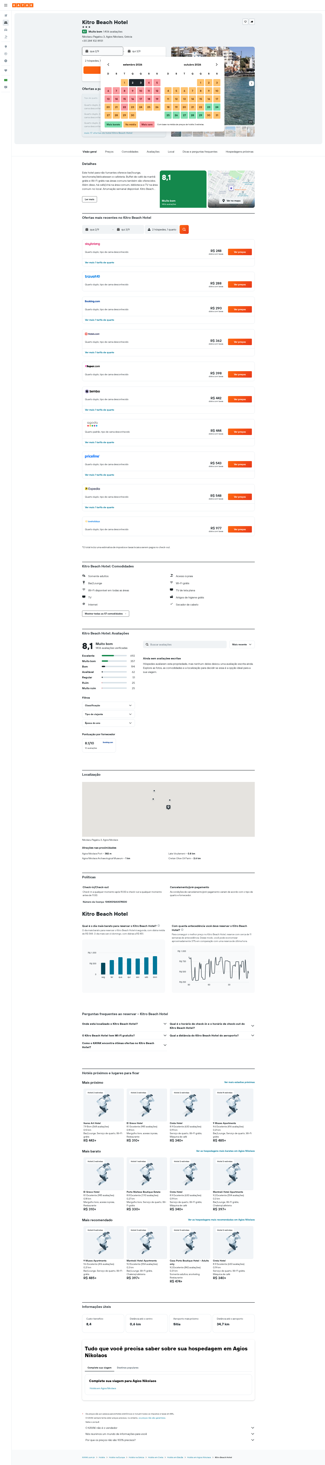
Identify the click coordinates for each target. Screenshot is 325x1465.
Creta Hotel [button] (176, 1123)
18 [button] (149, 99)
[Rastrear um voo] (5, 53)
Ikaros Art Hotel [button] (92, 1123)
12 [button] (157, 90)
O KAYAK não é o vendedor (101, 1427)
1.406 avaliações (112, 31)
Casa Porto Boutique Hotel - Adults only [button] (189, 1262)
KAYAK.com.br (88, 1457)
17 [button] (140, 99)
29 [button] (124, 115)
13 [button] (108, 99)
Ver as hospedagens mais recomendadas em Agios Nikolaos (221, 1219)
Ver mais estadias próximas (239, 1082)
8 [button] (124, 90)
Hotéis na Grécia (136, 1457)
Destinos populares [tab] (127, 1367)
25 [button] (148, 107)
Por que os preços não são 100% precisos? (110, 1440)
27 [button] (108, 115)
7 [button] (116, 90)
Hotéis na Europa (117, 1457)
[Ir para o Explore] (5, 46)
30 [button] (132, 115)
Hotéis (102, 1457)
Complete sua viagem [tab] (100, 1367)
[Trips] (5, 70)
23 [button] (132, 107)
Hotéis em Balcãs (175, 1457)
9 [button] (132, 90)
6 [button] (108, 90)
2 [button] (132, 82)
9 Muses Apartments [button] (224, 1123)
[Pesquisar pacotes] (5, 37)
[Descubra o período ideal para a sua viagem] (5, 60)
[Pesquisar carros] (5, 29)
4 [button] (149, 82)
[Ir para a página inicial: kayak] (22, 5)
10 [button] (140, 90)
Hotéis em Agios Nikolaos (103, 1388)
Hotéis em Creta (155, 1457)
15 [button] (124, 99)
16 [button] (132, 99)
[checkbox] (99, 745)
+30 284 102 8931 (92, 40)
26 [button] (156, 107)
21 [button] (116, 107)
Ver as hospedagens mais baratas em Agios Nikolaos (225, 1150)
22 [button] (124, 107)
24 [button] (140, 107)
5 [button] (157, 82)
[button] (5, 5)
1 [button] (124, 82)
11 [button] (149, 90)
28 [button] (116, 115)
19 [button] (157, 99)
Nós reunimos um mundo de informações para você (116, 1434)
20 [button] (108, 107)
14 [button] (116, 99)
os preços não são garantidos (152, 1418)
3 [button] (141, 82)
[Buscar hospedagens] (5, 22)
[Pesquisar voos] (5, 15)
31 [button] (217, 115)
